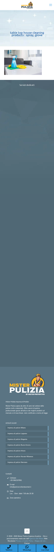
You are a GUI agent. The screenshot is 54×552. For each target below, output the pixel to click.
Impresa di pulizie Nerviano (17, 462)
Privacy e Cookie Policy (24, 541)
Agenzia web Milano (36, 538)
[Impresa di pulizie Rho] (27, 5)
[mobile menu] (50, 5)
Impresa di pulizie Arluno (16, 451)
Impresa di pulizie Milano (17, 428)
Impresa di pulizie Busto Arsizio (19, 445)
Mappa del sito (40, 541)
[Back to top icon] (27, 531)
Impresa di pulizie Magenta (17, 439)
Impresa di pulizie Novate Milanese (20, 456)
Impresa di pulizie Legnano (17, 433)
